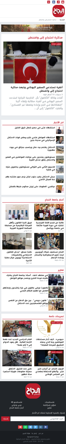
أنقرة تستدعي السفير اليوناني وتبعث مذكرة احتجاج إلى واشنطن (37, 89)
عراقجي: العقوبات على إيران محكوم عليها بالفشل (32, 186)
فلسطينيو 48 (16, 402)
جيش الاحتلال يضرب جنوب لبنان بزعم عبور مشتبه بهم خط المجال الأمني (30, 178)
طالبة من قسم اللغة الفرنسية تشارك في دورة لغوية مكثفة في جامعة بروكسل (50, 225)
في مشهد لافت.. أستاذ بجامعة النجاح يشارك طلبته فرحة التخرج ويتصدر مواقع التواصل (27, 277)
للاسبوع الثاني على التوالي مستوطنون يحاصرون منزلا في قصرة (30, 168)
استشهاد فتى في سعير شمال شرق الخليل (35, 127)
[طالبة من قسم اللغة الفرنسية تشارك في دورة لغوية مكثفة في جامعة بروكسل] (49, 212)
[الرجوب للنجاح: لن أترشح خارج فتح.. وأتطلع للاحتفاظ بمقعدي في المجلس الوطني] (49, 358)
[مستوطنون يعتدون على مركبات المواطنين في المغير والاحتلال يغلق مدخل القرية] (60, 159)
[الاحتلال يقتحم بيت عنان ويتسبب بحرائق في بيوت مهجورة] (60, 149)
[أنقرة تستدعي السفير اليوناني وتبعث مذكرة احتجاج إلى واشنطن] (33, 62)
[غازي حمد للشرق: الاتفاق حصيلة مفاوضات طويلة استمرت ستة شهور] (17, 358)
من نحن (40, 433)
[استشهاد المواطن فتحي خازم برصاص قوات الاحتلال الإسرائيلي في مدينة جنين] (60, 140)
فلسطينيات (49, 402)
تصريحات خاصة (56, 316)
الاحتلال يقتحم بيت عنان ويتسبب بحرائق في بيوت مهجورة (32, 149)
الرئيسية (62, 19)
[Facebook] (45, 427)
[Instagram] (40, 427)
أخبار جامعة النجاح (54, 200)
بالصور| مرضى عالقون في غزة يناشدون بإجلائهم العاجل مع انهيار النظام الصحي (25, 289)
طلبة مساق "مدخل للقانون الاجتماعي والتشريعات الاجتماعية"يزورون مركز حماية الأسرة (18, 256)
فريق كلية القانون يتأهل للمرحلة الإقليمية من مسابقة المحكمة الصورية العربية (18, 225)
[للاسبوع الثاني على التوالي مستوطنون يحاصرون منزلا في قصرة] (60, 169)
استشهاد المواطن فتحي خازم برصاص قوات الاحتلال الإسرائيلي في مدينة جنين (31, 139)
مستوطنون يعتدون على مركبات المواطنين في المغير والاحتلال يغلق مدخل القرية (30, 158)
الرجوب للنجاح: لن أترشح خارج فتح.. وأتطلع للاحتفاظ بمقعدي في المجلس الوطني (49, 371)
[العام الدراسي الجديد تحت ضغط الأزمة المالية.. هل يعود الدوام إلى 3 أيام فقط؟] (17, 328)
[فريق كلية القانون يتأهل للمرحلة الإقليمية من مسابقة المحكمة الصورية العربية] (17, 212)
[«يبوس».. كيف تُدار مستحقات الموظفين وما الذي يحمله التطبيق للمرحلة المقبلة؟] (49, 328)
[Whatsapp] (25, 427)
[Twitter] (35, 427)
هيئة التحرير (26, 433)
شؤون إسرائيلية (49, 405)
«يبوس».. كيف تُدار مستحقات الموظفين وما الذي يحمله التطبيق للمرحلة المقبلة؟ (50, 342)
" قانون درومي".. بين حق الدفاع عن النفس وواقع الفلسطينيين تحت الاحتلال (28, 302)
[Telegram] (30, 427)
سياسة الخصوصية (33, 436)
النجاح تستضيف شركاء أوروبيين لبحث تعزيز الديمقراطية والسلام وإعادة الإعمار (49, 255)
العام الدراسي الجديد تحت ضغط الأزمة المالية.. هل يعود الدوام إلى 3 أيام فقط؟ (17, 342)
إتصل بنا (34, 433)
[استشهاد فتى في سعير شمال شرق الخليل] (60, 130)
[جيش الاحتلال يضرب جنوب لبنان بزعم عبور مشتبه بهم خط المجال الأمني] (60, 179)
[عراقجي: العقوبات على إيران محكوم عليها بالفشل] (60, 189)
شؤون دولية (56, 44)
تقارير (61, 270)
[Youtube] (20, 427)
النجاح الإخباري (58, 11)
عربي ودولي (17, 405)
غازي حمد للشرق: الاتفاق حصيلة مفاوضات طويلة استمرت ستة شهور (17, 371)
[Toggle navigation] (49, 2)
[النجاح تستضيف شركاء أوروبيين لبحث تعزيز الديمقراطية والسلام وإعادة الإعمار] (49, 241)
